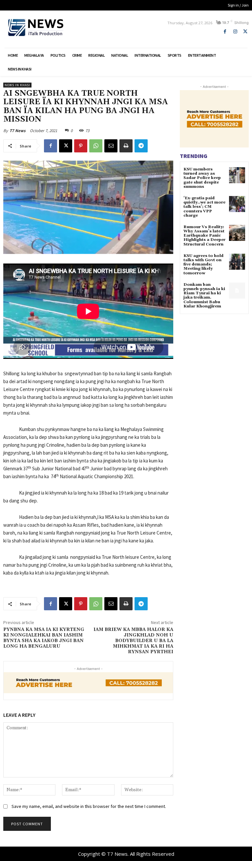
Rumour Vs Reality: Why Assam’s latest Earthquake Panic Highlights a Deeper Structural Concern (204, 236)
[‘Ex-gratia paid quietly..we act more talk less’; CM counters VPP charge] (237, 204)
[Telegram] (141, 145)
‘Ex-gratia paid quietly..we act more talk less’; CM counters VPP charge (204, 207)
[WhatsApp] (95, 145)
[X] (245, 31)
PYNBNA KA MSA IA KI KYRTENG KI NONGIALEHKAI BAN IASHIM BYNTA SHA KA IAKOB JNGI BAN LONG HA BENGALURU (43, 638)
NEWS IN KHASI (17, 85)
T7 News (18, 130)
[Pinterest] (80, 145)
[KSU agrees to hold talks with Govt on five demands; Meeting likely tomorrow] (237, 262)
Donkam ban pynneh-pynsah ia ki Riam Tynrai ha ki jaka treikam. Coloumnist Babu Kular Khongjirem (204, 295)
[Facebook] (224, 31)
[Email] (110, 145)
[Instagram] (235, 31)
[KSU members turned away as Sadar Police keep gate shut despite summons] (237, 175)
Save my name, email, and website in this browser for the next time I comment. (88, 806)
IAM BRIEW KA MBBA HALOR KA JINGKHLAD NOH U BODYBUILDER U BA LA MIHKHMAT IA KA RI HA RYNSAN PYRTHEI (133, 641)
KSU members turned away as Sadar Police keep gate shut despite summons (202, 178)
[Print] (126, 145)
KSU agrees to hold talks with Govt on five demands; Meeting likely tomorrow (203, 264)
